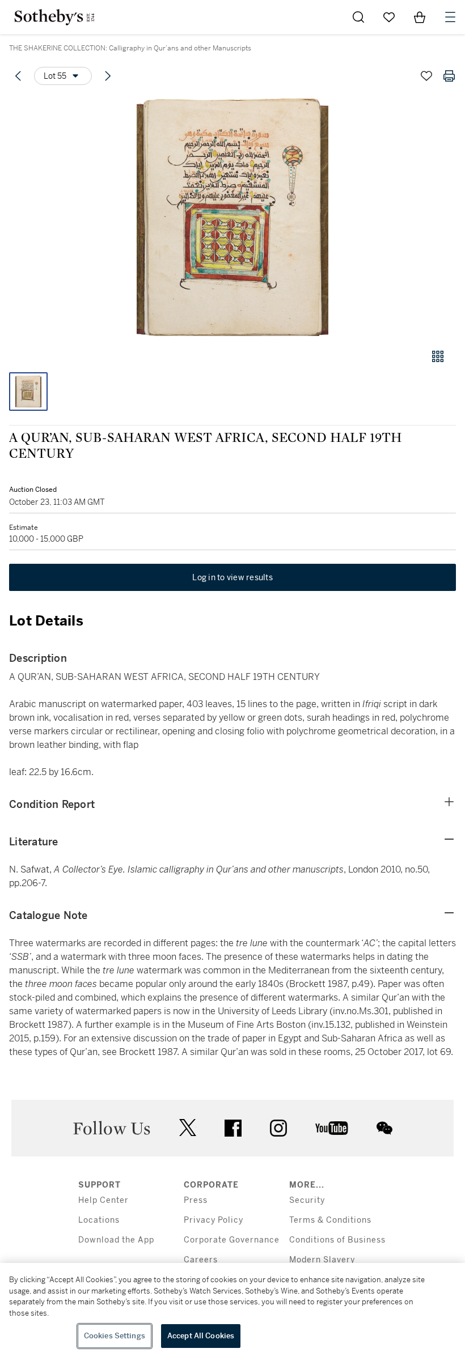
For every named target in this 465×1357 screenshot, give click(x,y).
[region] (232, 1310)
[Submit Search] (358, 17)
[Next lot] (107, 76)
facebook (233, 1128)
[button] (232, 217)
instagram (278, 1128)
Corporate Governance (232, 1240)
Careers (201, 1260)
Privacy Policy (213, 1220)
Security (307, 1200)
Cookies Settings (114, 1336)
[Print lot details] (449, 76)
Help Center (103, 1200)
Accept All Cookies (200, 1336)
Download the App (116, 1240)
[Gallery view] (438, 356)
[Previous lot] (18, 76)
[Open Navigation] (450, 16)
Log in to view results (232, 577)
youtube (331, 1128)
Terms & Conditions (330, 1220)
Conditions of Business (337, 1240)
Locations (99, 1220)
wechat (384, 1128)
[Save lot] (426, 76)
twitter (187, 1128)
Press (196, 1200)
